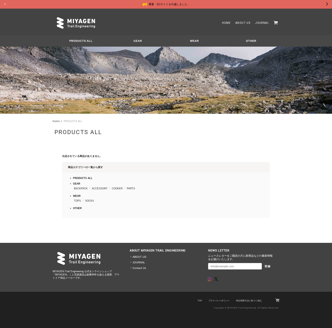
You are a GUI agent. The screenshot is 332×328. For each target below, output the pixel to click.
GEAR (138, 40)
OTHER (251, 40)
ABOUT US (243, 22)
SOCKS (89, 200)
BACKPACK (81, 188)
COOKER (117, 188)
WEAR (194, 40)
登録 (268, 266)
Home (226, 22)
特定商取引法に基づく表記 (248, 300)
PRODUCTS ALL (81, 40)
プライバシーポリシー (219, 300)
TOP (200, 300)
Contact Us (139, 267)
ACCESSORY (100, 188)
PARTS (131, 188)
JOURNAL (262, 22)
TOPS (77, 200)
